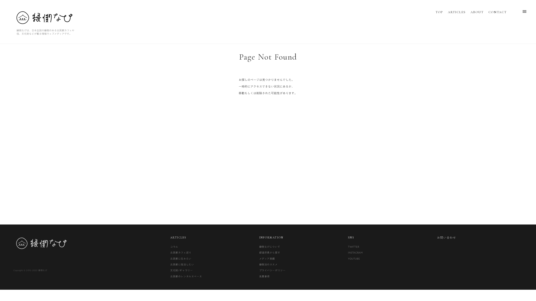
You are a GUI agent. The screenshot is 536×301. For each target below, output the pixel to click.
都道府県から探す (269, 252)
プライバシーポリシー (272, 270)
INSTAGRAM (355, 252)
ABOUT (476, 12)
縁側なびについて (269, 246)
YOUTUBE (354, 258)
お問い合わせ (446, 238)
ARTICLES (457, 12)
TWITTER (353, 246)
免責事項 (264, 276)
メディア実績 (267, 258)
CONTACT (497, 12)
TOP (439, 12)
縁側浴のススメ (268, 264)
